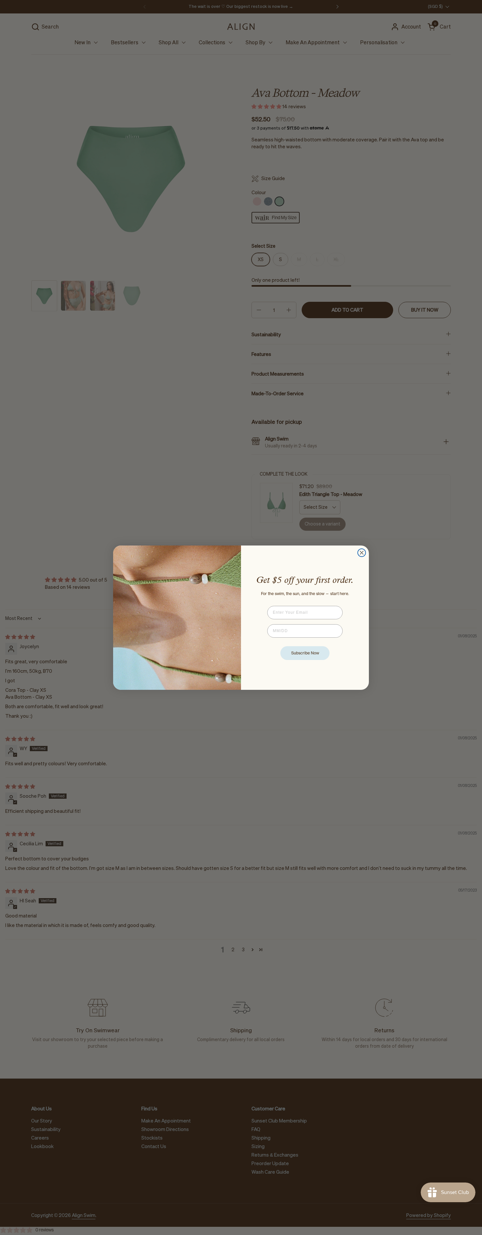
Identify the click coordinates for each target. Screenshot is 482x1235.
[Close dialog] (362, 553)
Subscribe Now (305, 652)
